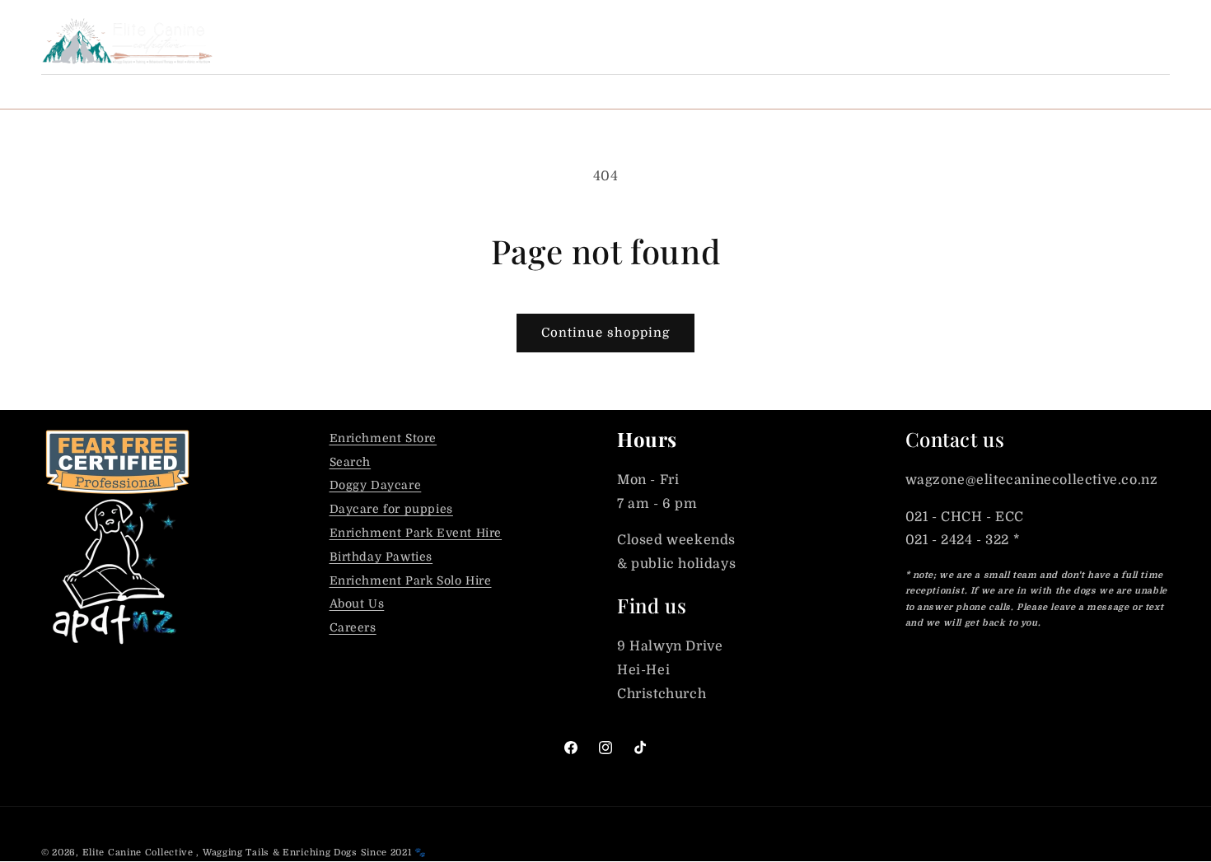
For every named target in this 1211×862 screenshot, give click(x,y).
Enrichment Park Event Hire (416, 532)
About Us (357, 603)
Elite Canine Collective (138, 852)
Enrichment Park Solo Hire (411, 580)
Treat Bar (171, 90)
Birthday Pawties (381, 556)
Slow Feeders (714, 90)
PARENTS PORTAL (914, 40)
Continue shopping (605, 332)
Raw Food (275, 90)
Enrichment (520, 90)
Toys (614, 90)
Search (351, 461)
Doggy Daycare (376, 485)
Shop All (72, 90)
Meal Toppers (393, 90)
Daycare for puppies (391, 508)
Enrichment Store (383, 438)
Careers (353, 627)
